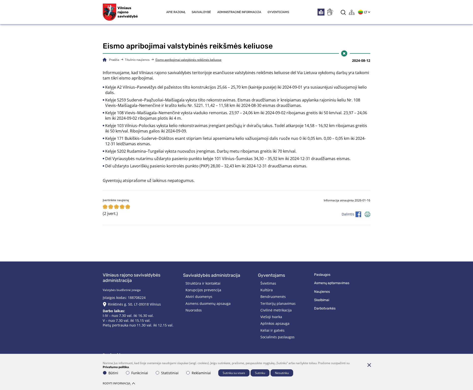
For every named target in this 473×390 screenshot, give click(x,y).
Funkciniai (139, 373)
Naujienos (322, 292)
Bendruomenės (273, 296)
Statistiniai (170, 373)
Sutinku (260, 373)
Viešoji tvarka (271, 316)
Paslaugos (322, 275)
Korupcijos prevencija (203, 290)
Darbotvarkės (325, 308)
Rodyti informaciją (116, 383)
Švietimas (268, 283)
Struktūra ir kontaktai (203, 283)
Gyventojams (278, 12)
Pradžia (114, 60)
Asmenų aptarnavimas (331, 283)
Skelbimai (321, 300)
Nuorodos (194, 310)
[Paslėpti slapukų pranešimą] (369, 365)
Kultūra (266, 290)
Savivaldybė (201, 12)
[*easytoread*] (321, 12)
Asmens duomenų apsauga (208, 303)
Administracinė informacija (239, 12)
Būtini (113, 373)
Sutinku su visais (234, 373)
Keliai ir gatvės (272, 330)
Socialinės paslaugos (277, 337)
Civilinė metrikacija (276, 310)
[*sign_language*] (329, 12)
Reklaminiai (201, 373)
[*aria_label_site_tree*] (352, 12)
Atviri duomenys (199, 296)
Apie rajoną (175, 12)
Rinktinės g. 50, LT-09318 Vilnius (134, 304)
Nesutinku (282, 373)
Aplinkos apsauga (274, 323)
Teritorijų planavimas (278, 303)
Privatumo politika (116, 367)
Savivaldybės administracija (211, 275)
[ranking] (127, 207)
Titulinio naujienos (137, 60)
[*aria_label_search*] (343, 12)
